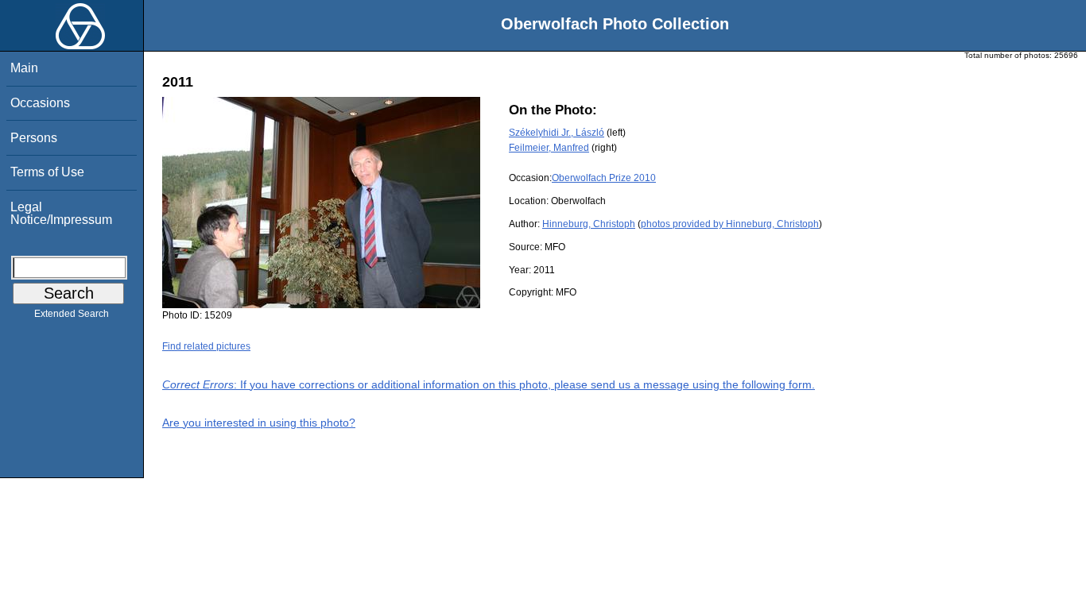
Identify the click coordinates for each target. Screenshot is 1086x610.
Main (24, 68)
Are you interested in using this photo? (258, 422)
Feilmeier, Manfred (549, 147)
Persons (33, 138)
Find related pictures (206, 346)
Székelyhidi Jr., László (556, 132)
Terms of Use (47, 172)
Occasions (40, 103)
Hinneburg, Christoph (588, 224)
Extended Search (71, 314)
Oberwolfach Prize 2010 (604, 177)
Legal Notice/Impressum (61, 213)
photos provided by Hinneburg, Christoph (730, 224)
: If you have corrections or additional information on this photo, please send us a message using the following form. (488, 384)
